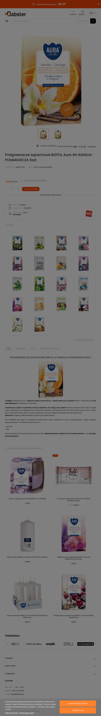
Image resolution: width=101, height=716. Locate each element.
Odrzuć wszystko (77, 704)
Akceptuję (77, 710)
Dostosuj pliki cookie (26, 713)
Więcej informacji (11, 713)
